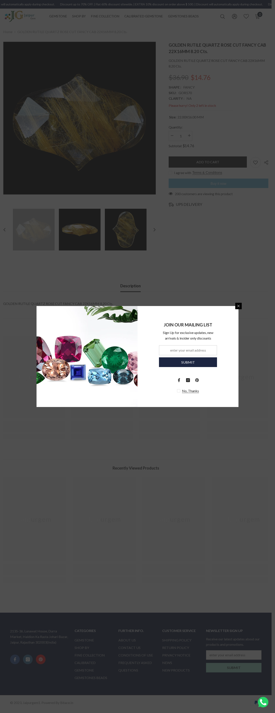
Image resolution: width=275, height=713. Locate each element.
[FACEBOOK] (178, 380)
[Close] (238, 306)
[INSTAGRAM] (187, 380)
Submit (188, 362)
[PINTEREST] (197, 380)
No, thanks (190, 391)
